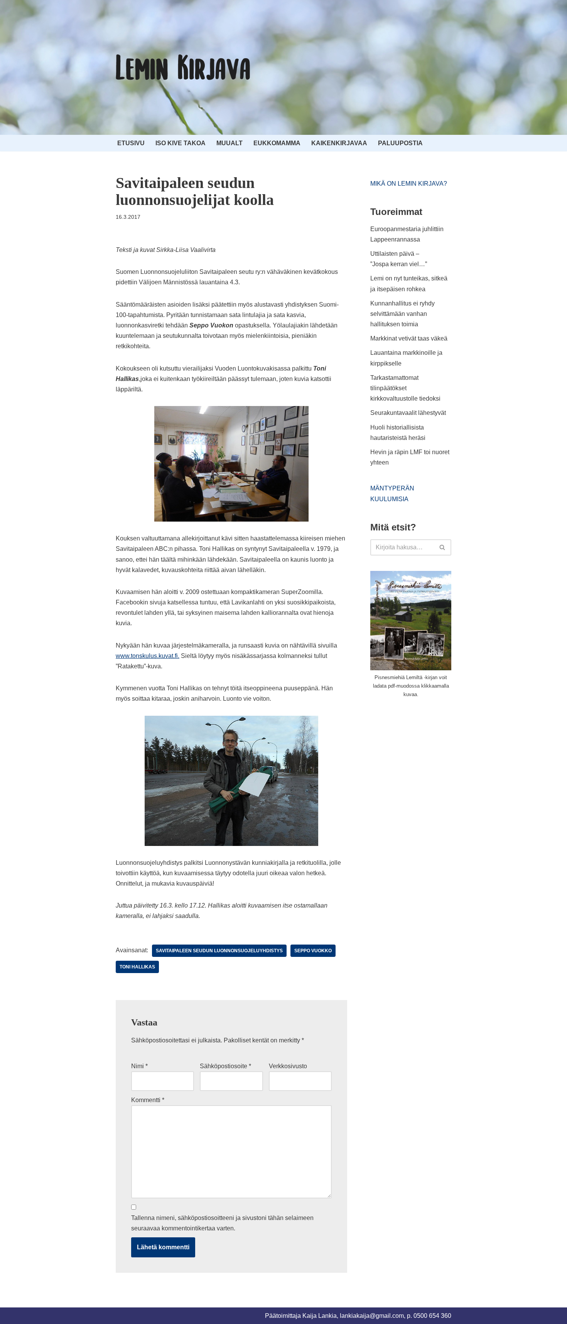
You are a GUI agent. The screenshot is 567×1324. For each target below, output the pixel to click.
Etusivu (131, 143)
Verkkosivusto (288, 1066)
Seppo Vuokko (313, 950)
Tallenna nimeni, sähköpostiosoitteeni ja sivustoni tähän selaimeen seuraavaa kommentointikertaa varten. (222, 1223)
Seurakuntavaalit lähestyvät (408, 412)
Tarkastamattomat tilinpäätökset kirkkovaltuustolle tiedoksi (405, 388)
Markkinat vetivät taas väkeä (408, 338)
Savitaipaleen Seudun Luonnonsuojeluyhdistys (219, 950)
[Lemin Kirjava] (183, 67)
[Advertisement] (428, 762)
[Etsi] (442, 547)
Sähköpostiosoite (225, 1066)
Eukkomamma (276, 143)
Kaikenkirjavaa (339, 143)
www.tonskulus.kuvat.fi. (147, 656)
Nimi (139, 1066)
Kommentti (147, 1100)
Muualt (229, 143)
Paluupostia (400, 143)
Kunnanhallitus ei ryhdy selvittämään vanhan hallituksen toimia (402, 313)
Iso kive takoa (180, 143)
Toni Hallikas (137, 967)
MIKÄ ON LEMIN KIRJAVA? (408, 183)
